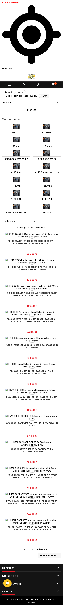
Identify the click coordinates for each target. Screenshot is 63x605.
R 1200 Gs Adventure (47, 172)
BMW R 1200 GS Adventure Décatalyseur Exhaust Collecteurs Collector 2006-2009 (31, 398)
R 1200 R (16, 185)
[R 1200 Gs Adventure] (47, 166)
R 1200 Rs (47, 185)
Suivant (42, 549)
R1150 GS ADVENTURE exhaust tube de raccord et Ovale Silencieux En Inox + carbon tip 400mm (31, 502)
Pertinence (20, 221)
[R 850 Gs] (47, 192)
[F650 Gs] (16, 126)
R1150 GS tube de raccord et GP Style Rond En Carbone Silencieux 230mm (32, 268)
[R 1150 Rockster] (47, 153)
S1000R (47, 212)
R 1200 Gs (16, 172)
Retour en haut (49, 555)
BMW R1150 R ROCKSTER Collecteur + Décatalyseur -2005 (32, 424)
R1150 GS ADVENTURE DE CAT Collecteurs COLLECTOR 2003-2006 (32, 450)
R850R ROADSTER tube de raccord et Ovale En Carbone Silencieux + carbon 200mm (32, 528)
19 (32, 549)
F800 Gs (16, 145)
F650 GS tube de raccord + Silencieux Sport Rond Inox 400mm (32, 346)
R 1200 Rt (16, 199)
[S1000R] (47, 206)
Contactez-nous (10, 2)
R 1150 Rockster (47, 159)
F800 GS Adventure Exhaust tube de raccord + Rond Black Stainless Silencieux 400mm (32, 320)
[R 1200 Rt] (16, 192)
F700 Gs (47, 132)
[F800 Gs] (16, 139)
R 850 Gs (47, 199)
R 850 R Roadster (16, 212)
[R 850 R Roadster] (16, 206)
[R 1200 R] (16, 179)
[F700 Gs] (47, 126)
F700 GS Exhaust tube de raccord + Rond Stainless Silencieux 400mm (32, 372)
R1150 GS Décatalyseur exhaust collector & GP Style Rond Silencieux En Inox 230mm (32, 294)
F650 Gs (16, 132)
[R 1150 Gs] (47, 139)
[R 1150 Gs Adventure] (16, 153)
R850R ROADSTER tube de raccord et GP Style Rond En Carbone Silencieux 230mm (32, 242)
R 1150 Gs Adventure (16, 159)
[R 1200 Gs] (16, 166)
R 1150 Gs (47, 145)
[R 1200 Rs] (47, 179)
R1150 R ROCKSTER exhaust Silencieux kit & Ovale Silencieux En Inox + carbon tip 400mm (31, 476)
